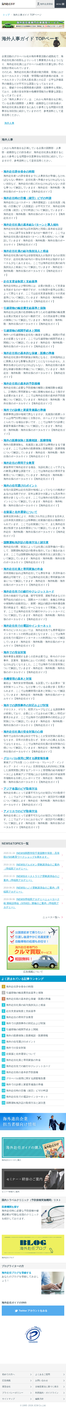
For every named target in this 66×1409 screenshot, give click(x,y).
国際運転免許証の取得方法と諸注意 (26, 542)
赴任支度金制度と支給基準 (20, 281)
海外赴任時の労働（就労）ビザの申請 (27, 198)
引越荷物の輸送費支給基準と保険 (25, 308)
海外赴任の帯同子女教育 (19, 462)
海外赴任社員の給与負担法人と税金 (26, 251)
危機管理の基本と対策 (18, 678)
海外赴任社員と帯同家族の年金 (23, 568)
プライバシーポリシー (12, 1393)
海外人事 (9, 123)
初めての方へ (8, 1374)
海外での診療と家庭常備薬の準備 (25, 409)
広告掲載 (6, 1380)
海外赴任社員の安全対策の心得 (23, 731)
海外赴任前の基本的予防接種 (22, 383)
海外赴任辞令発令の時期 (19, 171)
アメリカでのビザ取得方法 (20, 811)
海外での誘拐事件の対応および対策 (26, 705)
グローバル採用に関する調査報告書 (26, 758)
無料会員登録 (46, 4)
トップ (6, 14)
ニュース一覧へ (51, 917)
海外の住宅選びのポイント (20, 485)
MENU (58, 4)
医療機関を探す (10, 1206)
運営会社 (6, 1386)
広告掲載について (33, 971)
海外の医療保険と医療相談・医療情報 (27, 440)
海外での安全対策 (15, 652)
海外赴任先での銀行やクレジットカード (29, 591)
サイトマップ (8, 1399)
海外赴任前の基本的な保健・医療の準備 (29, 353)
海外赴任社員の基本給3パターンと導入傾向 (31, 224)
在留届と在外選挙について (20, 512)
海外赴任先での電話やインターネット (27, 625)
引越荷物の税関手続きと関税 (22, 330)
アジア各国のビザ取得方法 (20, 788)
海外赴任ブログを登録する (16, 1272)
